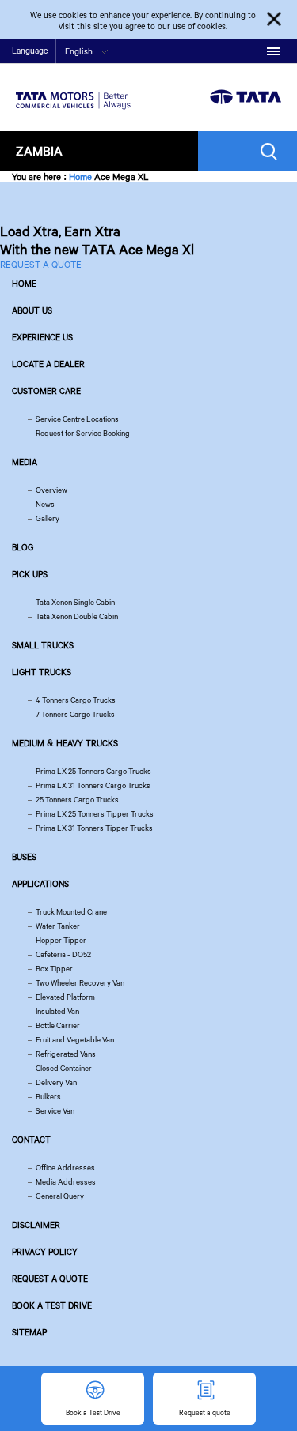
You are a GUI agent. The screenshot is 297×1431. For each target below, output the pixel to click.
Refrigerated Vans (66, 1054)
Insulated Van (57, 1011)
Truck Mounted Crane (71, 912)
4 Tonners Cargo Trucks (76, 700)
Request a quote (50, 1278)
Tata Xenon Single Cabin (75, 602)
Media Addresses (66, 1182)
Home (80, 176)
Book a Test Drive (52, 1305)
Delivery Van (56, 1082)
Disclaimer (36, 1224)
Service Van (55, 1111)
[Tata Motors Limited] (73, 91)
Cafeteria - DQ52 (63, 954)
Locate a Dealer (48, 364)
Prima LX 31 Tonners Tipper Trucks (94, 828)
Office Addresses (65, 1167)
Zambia (39, 150)
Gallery (47, 518)
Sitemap (29, 1332)
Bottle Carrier (58, 1025)
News (45, 504)
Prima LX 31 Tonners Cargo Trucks (93, 785)
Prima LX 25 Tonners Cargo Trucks (93, 771)
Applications (40, 883)
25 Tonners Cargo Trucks (77, 799)
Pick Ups (30, 574)
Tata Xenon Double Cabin (77, 616)
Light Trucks (41, 672)
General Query (60, 1196)
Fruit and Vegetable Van (75, 1040)
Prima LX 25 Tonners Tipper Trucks (95, 814)
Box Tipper (54, 968)
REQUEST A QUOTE (41, 264)
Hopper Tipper (61, 940)
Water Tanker (58, 926)
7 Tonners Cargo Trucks (75, 714)
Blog (22, 547)
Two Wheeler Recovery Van (80, 983)
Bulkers (48, 1096)
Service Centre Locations (77, 419)
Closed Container (64, 1068)
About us (32, 310)
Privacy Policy (45, 1251)
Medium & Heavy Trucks (65, 743)
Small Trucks (43, 645)
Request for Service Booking (83, 433)
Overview (51, 490)
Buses (24, 856)
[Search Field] (273, 151)
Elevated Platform (65, 997)
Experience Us (42, 337)
